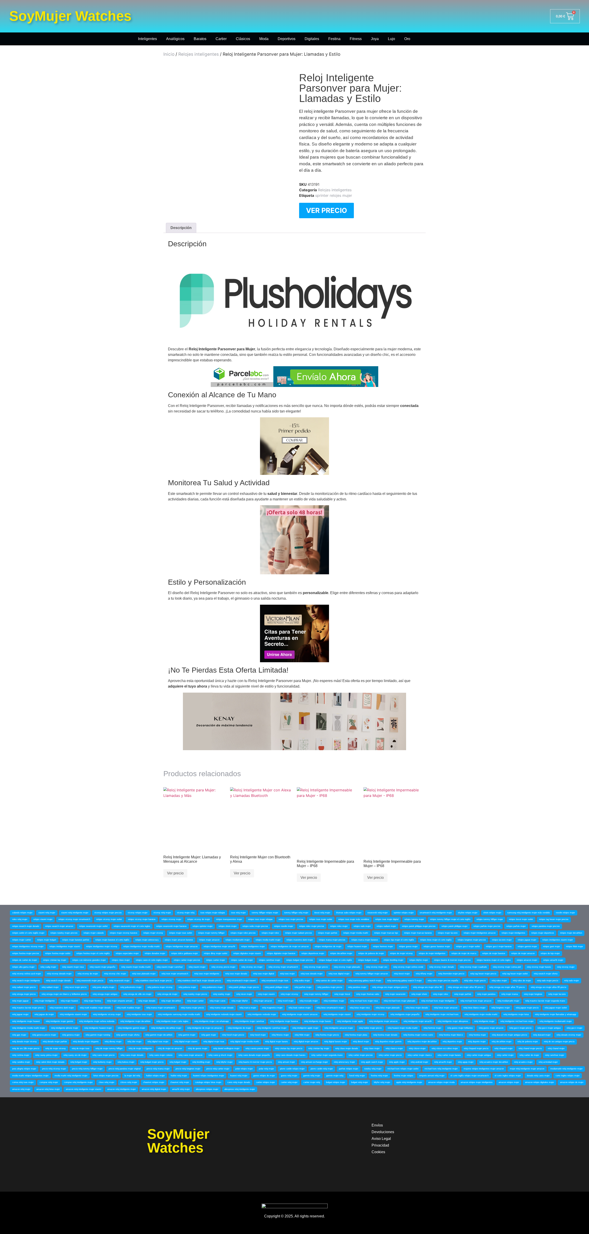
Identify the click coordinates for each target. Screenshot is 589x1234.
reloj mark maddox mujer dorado (95, 1008)
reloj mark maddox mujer (128, 1008)
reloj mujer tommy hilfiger (316, 994)
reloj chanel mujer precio (530, 1048)
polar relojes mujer (244, 1069)
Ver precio (175, 873)
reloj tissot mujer (402, 974)
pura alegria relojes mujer (24, 1069)
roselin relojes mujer (565, 913)
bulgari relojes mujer (335, 1082)
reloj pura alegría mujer (103, 987)
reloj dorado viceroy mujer (569, 1035)
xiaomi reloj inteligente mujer (74, 913)
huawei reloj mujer (238, 1075)
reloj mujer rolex (440, 994)
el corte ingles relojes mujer (508, 1075)
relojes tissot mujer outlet (521, 919)
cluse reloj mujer (106, 1082)
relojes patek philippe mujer (455, 926)
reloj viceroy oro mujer (252, 967)
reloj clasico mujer (394, 1048)
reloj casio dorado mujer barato (290, 1055)
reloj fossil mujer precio (233, 1035)
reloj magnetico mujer (272, 1008)
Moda (264, 39)
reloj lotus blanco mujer (474, 1008)
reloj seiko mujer (302, 980)
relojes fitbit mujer (574, 946)
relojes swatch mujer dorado (25, 926)
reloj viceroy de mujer (88, 974)
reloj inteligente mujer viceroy (370, 1014)
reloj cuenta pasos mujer (257, 1048)
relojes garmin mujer (527, 946)
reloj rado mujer (571, 980)
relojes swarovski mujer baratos (171, 926)
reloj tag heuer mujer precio (483, 974)
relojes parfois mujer (516, 926)
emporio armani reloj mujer (432, 1075)
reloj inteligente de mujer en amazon (204, 1028)
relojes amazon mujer (527, 960)
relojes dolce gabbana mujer (184, 953)
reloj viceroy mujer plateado (347, 967)
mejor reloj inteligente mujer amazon (527, 1069)
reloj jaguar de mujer (44, 1014)
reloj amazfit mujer (443, 1062)
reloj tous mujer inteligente (206, 974)
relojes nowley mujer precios (64, 933)
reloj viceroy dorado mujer (59, 974)
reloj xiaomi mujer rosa (73, 967)
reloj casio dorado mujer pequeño (254, 1055)
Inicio (168, 54)
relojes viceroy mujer (171, 919)
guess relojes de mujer (264, 1075)
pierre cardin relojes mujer (292, 1069)
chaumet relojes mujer (153, 1082)
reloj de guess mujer (197, 1048)
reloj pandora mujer (357, 987)
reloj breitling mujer (201, 1062)
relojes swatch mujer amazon (59, 926)
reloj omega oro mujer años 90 (427, 987)
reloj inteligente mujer (484, 1021)
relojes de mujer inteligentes (432, 953)
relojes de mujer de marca (463, 953)
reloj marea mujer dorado (222, 1008)
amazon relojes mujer (509, 1082)
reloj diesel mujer (361, 1041)
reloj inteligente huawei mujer (98, 1028)
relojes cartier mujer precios (187, 960)
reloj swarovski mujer (119, 980)
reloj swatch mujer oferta (545, 974)
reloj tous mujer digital (263, 974)
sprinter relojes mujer (333, 195)
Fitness (356, 39)
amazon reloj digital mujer (154, 1089)
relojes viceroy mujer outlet (109, 919)
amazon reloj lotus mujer (48, 1089)
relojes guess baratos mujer (437, 946)
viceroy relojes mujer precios (108, 913)
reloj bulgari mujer (178, 1062)
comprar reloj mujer (49, 1082)
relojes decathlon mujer (341, 953)
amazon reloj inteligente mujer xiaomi (83, 1089)
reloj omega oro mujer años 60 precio (548, 987)
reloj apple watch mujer (372, 1062)
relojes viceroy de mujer (198, 919)
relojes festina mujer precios (25, 953)
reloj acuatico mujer (523, 1062)
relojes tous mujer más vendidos (353, 919)
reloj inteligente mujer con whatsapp (211, 1021)
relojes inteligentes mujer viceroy (101, 946)
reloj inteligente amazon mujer (338, 1028)
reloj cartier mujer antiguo (479, 1055)
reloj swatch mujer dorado (58, 980)
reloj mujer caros (217, 1001)
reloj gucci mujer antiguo (549, 1028)
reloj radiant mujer (50, 987)
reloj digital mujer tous (213, 1041)
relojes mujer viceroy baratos (123, 933)
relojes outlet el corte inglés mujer (28, 933)
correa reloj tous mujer (23, 1082)
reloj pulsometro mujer (130, 987)
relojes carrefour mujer (269, 960)
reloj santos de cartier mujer (329, 980)
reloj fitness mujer (280, 1035)
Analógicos (175, 39)
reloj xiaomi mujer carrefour (170, 967)
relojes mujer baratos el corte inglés (112, 940)
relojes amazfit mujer (553, 960)
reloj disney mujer (113, 1041)
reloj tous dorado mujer (312, 974)
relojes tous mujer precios (291, 919)
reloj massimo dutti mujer (62, 1008)
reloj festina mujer (477, 1035)
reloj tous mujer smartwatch (175, 974)
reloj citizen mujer (417, 1048)
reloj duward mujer (542, 1035)
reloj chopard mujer (503, 1048)
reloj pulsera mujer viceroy (160, 987)
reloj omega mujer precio (24, 994)
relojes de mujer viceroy (401, 953)
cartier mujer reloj (311, 1082)
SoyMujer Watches (70, 16)
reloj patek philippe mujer (277, 987)
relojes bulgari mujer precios (299, 960)
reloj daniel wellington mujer (226, 1048)
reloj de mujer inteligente (140, 1048)
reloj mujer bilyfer (239, 1001)
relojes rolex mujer (339, 926)
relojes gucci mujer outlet (468, 946)
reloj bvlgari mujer (78, 1062)
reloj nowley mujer (221, 994)
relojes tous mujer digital (386, 919)
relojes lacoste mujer (502, 940)
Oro (407, 39)
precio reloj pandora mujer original (125, 1069)
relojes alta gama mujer (23, 967)
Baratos (200, 39)
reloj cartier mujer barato (449, 1055)
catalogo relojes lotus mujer (208, 1082)
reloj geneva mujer (71, 1035)
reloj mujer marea (509, 994)
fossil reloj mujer (357, 1075)
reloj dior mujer (134, 1041)
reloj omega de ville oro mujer (137, 994)
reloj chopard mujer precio (476, 1048)
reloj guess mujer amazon (491, 1028)
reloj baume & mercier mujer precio (255, 1062)
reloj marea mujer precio (192, 1008)
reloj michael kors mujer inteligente (437, 1001)
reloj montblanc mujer (334, 1001)
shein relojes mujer (492, 913)
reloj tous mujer (287, 974)
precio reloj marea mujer (158, 1069)
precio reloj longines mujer (188, 1069)
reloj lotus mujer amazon (445, 1008)
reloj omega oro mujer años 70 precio (507, 987)
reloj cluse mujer (372, 1048)
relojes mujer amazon (209, 940)
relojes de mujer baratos (493, 953)
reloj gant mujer (208, 1035)
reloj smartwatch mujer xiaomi (241, 980)
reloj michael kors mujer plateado (399, 1001)
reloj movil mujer (286, 1001)
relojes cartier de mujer (242, 960)
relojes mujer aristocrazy (147, 940)
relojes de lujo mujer (550, 953)
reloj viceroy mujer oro (376, 967)
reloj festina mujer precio (327, 1035)
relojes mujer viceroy (153, 933)
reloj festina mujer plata (356, 1035)
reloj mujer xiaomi (266, 994)
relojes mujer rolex (270, 933)
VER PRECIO (326, 210)
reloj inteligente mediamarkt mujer (556, 1021)
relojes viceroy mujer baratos (142, 919)
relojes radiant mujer (386, 926)
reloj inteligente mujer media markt (481, 1014)
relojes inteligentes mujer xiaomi (64, 946)
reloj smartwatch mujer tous (275, 980)
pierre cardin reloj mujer (322, 1069)
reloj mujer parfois (462, 994)
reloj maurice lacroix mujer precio (28, 1008)
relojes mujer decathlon (571, 933)
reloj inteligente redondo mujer (262, 1014)
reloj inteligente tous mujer (139, 1014)
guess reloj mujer (289, 1075)
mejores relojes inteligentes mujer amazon (484, 1069)
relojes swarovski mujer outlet (93, 926)
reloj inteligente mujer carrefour (249, 1021)
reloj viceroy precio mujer (223, 967)
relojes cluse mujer (121, 960)
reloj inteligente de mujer (239, 1028)
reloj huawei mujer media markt (403, 1028)
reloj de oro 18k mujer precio (25, 1048)
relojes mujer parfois (327, 933)
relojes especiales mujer (127, 953)
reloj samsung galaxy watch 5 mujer (404, 980)
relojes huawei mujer (357, 946)
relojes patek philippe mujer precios (419, 926)
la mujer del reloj (132, 1075)
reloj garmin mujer (186, 1035)
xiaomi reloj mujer (46, 913)
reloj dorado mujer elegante (86, 1041)
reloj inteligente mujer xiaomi (337, 1014)
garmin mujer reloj (334, 1075)
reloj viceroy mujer (566, 967)
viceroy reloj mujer (162, 913)
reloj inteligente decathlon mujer (166, 1028)
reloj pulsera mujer (187, 987)
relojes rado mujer (362, 926)
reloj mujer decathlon (171, 1001)
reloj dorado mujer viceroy (24, 1041)
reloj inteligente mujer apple (350, 1021)
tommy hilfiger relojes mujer (265, 913)
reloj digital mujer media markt (244, 1041)
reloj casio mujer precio (103, 1055)
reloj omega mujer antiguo (105, 994)
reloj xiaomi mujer (197, 967)
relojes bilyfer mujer (418, 960)
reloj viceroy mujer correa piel (507, 967)
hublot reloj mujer (179, 1075)
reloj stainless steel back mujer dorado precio (199, 980)
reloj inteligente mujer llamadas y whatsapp (555, 1014)
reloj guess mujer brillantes (460, 1028)
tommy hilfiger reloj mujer (296, 913)
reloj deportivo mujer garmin (388, 1041)
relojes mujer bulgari (46, 940)
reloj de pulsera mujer (527, 1041)
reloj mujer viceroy (289, 994)
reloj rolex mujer (499, 980)
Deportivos (286, 39)
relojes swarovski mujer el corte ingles (132, 926)
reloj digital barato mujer (335, 1041)
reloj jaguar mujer (20, 1014)
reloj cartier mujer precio (390, 1055)
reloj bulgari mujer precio (152, 1062)
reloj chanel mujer (556, 1048)
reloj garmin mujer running (98, 1035)
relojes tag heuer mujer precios (554, 919)
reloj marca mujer (248, 1008)
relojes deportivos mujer (312, 953)
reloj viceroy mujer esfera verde (408, 967)
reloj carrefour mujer (554, 1055)
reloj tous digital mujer (339, 974)
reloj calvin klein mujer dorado (50, 1062)
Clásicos (243, 39)
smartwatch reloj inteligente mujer (436, 913)
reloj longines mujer (500, 1008)
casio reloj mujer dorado (238, 1082)
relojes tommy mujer (414, 919)
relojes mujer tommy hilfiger (211, 933)
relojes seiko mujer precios (255, 926)
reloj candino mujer (21, 1062)
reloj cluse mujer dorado (346, 1048)
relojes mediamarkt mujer (237, 940)
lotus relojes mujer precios (105, 1075)
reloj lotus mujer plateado (388, 1008)
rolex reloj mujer (19, 919)
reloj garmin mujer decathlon (158, 1035)
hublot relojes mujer (155, 1075)
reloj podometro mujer (212, 987)
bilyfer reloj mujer (382, 1082)
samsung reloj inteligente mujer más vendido (528, 913)
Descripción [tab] (181, 228)
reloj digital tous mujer (157, 1041)
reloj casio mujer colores (161, 1055)
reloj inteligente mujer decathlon (135, 1021)
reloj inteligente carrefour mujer (271, 1028)
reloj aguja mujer (466, 1062)
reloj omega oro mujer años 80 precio (465, 987)
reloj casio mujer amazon (190, 1055)
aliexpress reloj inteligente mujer (239, 1089)
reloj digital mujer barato (276, 1041)
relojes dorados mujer (155, 953)
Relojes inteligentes (198, 54)
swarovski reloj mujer (377, 913)
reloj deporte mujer (477, 1041)
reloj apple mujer (397, 1062)
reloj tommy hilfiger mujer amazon (371, 974)
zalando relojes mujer (22, 913)
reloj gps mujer (19, 1035)
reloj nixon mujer (244, 994)
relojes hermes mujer (383, 946)
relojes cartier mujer (215, 960)
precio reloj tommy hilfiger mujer (87, 1069)
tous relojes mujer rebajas (212, 913)
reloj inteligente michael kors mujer (517, 1021)
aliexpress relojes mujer (207, 1089)
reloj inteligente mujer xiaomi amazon (300, 1014)
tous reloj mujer (238, 913)
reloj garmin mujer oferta (127, 1035)
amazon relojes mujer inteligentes (477, 1082)
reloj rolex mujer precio (475, 980)
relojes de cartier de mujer (24, 960)
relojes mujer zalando (94, 933)
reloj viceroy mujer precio (316, 967)
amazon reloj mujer (21, 1089)
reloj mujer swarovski (395, 994)
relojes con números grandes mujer (89, 960)
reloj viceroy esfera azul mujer (26, 974)
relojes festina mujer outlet (57, 953)
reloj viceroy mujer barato (539, 967)
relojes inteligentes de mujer (328, 946)
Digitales (312, 39)
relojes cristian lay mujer (54, 960)
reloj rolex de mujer (522, 980)
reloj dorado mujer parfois (55, 1041)
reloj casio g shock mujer (220, 1055)
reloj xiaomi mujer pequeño (102, 967)
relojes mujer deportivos (542, 933)
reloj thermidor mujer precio (451, 974)
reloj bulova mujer (126, 1062)
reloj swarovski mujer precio (90, 980)
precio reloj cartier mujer (217, 1069)
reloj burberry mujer (102, 1062)
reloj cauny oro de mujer (75, 1055)
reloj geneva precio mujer (44, 1035)
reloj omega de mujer (167, 994)
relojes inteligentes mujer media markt (141, 946)
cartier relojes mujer (265, 1082)
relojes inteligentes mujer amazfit (219, 946)
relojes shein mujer (228, 926)
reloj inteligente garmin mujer (131, 1028)
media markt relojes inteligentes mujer (30, 1075)
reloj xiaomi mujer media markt (136, 967)
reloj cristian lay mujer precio (288, 1048)
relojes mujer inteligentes (513, 933)
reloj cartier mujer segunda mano (327, 1055)
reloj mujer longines (533, 994)
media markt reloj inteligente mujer (71, 1075)
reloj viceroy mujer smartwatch (283, 967)
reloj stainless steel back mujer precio (154, 980)
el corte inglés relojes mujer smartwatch (469, 1075)
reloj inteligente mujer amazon (383, 1021)
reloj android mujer (419, 1062)
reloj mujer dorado (146, 1001)
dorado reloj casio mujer (538, 1075)
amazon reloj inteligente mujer (121, 1089)
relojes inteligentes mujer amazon (182, 946)
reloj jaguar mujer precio (527, 1008)
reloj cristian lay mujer (318, 1048)
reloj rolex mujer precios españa (443, 980)
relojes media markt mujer (268, 940)
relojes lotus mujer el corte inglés (436, 940)
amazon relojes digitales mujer (539, 1082)
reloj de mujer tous (81, 1048)
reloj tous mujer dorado (236, 974)
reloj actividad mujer (548, 1062)
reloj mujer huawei (69, 1001)
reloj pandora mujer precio (330, 987)
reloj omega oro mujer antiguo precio (389, 987)
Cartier (221, 39)
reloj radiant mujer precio (24, 987)
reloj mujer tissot (342, 994)
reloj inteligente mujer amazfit (418, 1021)
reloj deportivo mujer (452, 1041)
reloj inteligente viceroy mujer (107, 1014)
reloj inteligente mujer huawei (26, 1021)
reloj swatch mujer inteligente (26, 980)
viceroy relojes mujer (137, 913)
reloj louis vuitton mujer (300, 1008)
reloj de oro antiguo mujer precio (559, 1041)
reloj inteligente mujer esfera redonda (96, 1021)
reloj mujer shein (419, 994)
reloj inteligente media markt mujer (28, 1028)
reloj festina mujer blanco (451, 1035)
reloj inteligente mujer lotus (516, 1014)
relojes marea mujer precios (332, 940)
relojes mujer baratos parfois (75, 940)
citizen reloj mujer (128, 1082)
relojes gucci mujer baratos (499, 946)
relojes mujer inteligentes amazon (480, 933)
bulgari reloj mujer (359, 1082)
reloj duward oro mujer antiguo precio (509, 1035)
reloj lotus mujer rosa (360, 1008)
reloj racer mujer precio (76, 987)
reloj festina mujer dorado (385, 1035)
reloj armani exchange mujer (314, 1062)
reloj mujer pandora (486, 994)
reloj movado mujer (309, 1001)
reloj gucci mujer (574, 1028)
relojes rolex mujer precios (311, 926)
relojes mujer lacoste (448, 933)
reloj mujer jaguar (20, 1001)
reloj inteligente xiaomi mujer (73, 1014)
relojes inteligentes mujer (253, 946)
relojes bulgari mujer (367, 960)
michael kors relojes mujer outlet (403, 1069)
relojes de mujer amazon (523, 953)
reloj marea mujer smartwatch (160, 1008)
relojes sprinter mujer (203, 926)
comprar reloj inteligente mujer (78, 1082)
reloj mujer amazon (263, 1001)
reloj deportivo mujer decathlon (422, 1041)
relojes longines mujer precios (472, 940)
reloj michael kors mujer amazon (475, 1001)
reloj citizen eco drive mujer (445, 1048)
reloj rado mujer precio (547, 980)
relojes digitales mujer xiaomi (247, 953)
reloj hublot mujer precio (370, 1028)
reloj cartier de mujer (529, 1055)
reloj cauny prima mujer (46, 1055)
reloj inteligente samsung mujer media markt (179, 1014)
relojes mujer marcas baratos (418, 933)
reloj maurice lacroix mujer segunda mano (545, 1001)
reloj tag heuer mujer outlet (515, 974)
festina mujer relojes (403, 1075)
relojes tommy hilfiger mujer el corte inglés (450, 919)
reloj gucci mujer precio (520, 1028)
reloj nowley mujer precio (195, 994)
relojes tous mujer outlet (320, 919)
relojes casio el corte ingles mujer (152, 960)
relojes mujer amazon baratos (179, 940)
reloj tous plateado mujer (144, 974)
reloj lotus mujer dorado (417, 1008)
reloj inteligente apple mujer (305, 1028)
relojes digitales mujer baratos (281, 953)
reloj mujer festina (92, 1001)
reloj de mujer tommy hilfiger (109, 1048)
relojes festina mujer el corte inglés (93, 953)
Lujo (391, 39)
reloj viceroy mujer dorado (441, 967)
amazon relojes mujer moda (441, 1082)
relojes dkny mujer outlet (215, 953)
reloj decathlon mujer (501, 1041)
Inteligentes (147, 39)
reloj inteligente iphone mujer (64, 1028)
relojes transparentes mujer (229, 919)
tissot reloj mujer (322, 913)
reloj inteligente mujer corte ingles (172, 1021)
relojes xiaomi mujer (42, 919)
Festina (334, 39)
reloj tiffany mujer (424, 974)
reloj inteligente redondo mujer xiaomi (224, 1014)
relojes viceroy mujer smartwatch (74, 919)
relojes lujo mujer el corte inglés (399, 940)
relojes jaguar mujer (527, 940)
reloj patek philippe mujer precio (244, 987)
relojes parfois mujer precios (487, 926)
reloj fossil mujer (258, 1035)
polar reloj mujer (266, 1069)
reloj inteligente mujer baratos (284, 1021)
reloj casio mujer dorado (132, 1055)
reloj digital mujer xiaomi (185, 1041)
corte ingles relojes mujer (568, 1075)
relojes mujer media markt (355, 933)
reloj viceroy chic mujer (115, 974)
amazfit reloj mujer (181, 1089)
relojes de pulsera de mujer (371, 953)
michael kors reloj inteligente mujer (441, 1069)
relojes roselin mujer (283, 926)
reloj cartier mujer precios (361, 1055)
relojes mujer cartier (21, 940)
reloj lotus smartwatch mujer (330, 1008)
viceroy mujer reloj (185, 913)
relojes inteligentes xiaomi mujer (557, 940)
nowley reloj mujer (372, 1069)
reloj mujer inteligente (45, 1001)
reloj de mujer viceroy (55, 1048)
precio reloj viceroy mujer (54, 1069)
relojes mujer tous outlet (180, 933)
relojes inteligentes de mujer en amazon (290, 946)
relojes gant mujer (551, 946)
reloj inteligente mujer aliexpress (453, 1021)
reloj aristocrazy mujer (344, 1062)
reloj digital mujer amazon (306, 1041)
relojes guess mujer (408, 946)
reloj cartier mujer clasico (420, 1055)
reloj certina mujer (20, 1055)
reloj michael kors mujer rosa (364, 1001)
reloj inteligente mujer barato (317, 1021)
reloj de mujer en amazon (170, 1048)
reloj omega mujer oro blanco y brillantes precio (64, 994)
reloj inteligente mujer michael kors (442, 1014)
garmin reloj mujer (311, 1075)
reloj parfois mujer (303, 987)
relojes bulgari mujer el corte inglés (335, 960)
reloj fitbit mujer (302, 1035)
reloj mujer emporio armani (119, 1001)
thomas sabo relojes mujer (348, 913)
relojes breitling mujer (393, 960)
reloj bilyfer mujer (224, 1062)
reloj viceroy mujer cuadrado (473, 967)
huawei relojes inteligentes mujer (208, 1075)
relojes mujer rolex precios (243, 933)
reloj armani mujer (286, 1062)
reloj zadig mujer (48, 967)
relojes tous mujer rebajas (260, 919)
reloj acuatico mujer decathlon (493, 1062)
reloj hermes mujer (432, 1028)
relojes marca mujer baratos (364, 940)
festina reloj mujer (379, 1075)
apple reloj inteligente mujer (409, 1082)
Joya (375, 39)
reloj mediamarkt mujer (508, 1001)
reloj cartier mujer (505, 1055)
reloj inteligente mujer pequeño (404, 1014)
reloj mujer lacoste (557, 994)
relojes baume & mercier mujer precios (452, 960)
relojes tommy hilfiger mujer (489, 919)
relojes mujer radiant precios (298, 933)
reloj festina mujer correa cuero (418, 1035)
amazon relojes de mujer (571, 1082)
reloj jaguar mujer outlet (556, 1008)
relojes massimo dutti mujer (299, 940)
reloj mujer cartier (195, 1001)
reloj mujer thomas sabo (367, 994)
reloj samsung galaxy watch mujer (365, 980)
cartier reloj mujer (289, 1082)
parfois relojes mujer (348, 1069)
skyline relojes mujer (467, 913)
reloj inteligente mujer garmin (59, 1021)
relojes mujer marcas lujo (386, 933)
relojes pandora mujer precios (546, 926)
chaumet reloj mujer (179, 1082)
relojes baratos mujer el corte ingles (494, 960)
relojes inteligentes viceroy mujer (27, 946)
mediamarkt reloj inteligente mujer (566, 1069)
